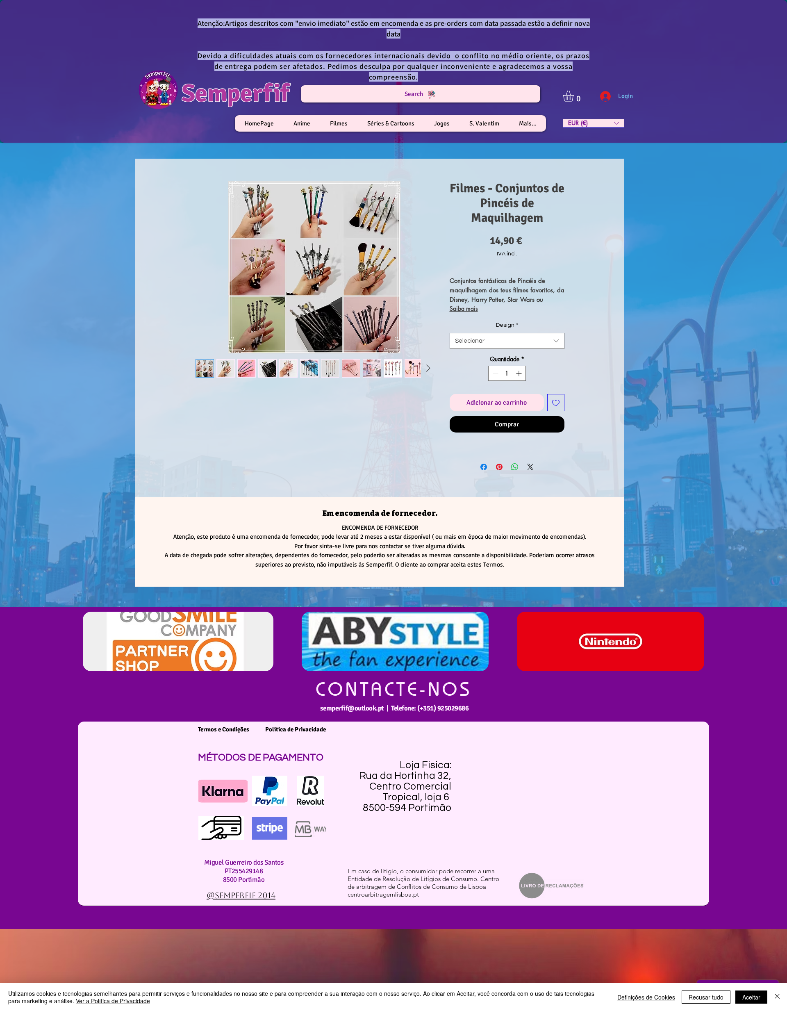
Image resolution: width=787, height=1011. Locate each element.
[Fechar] (777, 997)
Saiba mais (464, 308)
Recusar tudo (706, 997)
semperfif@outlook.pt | (355, 708)
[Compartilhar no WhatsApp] (515, 467)
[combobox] (507, 341)
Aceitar (751, 997)
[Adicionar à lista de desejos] (555, 402)
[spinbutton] (507, 373)
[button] (575, 96)
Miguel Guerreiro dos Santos (243, 862)
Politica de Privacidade (295, 729)
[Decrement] (494, 373)
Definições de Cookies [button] (646, 997)
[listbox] (593, 123)
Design (507, 325)
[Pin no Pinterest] (499, 467)
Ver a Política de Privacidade (113, 1001)
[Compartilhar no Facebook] (484, 467)
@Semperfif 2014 (241, 895)
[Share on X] (530, 467)
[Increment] (519, 373)
